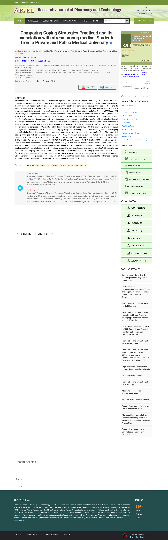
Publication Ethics (129, 129)
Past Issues (33, 21)
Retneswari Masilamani (32, 51)
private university (67, 165)
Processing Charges (134, 186)
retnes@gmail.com (29, 57)
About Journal (21, 2)
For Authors (69, 21)
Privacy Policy (127, 116)
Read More (18, 520)
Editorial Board (51, 21)
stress (43, 165)
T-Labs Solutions (137, 537)
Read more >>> (147, 72)
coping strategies (53, 165)
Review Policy (127, 136)
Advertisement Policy (130, 119)
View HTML (109, 87)
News (95, 21)
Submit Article (144, 20)
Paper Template (133, 166)
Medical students (33, 165)
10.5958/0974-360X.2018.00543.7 (33, 61)
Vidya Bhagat (65, 51)
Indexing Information (137, 193)
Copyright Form (134, 173)
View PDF (89, 87)
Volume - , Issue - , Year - (40, 81)
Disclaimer (126, 122)
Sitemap (67, 535)
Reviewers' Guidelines (130, 133)
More (84, 21)
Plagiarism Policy (128, 126)
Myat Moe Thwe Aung (50, 51)
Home (19, 21)
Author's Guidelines (136, 159)
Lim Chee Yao (100, 51)
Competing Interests (130, 112)
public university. (80, 165)
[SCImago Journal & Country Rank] (134, 96)
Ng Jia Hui (110, 51)
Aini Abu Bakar (76, 51)
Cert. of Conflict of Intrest (139, 179)
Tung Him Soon (88, 51)
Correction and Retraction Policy (134, 140)
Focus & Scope (127, 105)
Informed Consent (129, 109)
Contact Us (35, 2)
